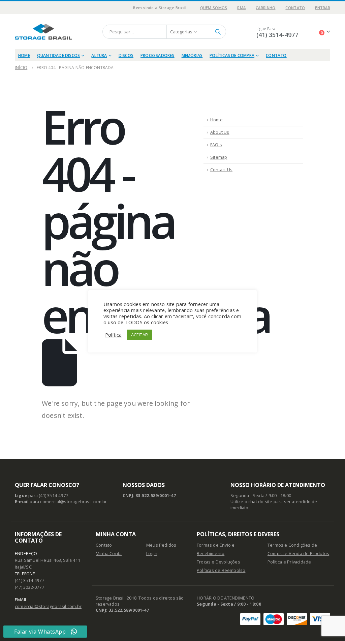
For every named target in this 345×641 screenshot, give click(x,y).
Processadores (157, 55)
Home (24, 55)
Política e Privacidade (289, 562)
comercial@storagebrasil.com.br (48, 606)
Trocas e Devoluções (218, 562)
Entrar (322, 7)
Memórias (192, 55)
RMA (241, 7)
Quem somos (213, 7)
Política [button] (113, 335)
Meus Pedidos (161, 545)
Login (151, 553)
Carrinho (265, 7)
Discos (126, 55)
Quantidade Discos (58, 55)
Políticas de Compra (232, 55)
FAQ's (216, 145)
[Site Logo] (43, 31)
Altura (99, 55)
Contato (295, 7)
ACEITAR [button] (139, 335)
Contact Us (221, 170)
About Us (219, 132)
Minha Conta (109, 553)
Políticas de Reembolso (221, 570)
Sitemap (218, 157)
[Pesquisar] (218, 31)
